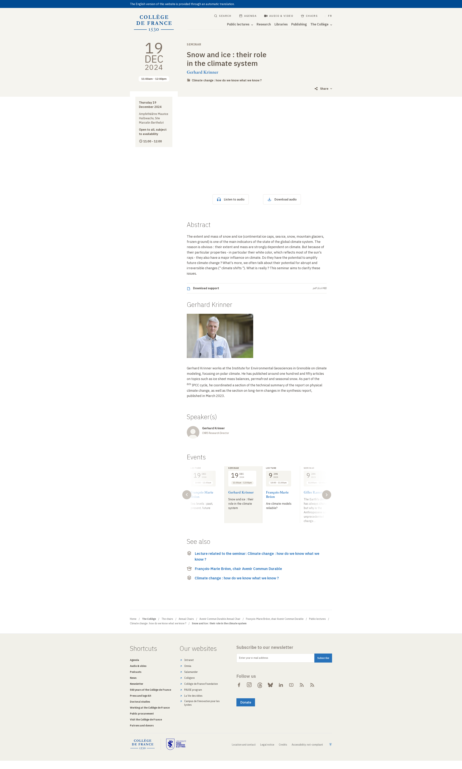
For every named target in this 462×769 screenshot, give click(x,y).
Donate (245, 702)
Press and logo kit (140, 695)
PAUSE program (193, 689)
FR (330, 16)
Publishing (299, 24)
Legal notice (267, 744)
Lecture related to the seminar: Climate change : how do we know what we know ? (257, 556)
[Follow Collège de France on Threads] (259, 684)
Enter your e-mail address (253, 657)
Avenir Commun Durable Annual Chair (219, 619)
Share (324, 88)
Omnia (187, 666)
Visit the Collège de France (146, 719)
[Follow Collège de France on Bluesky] (270, 684)
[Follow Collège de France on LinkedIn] (280, 684)
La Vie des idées (193, 695)
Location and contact (244, 744)
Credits (283, 744)
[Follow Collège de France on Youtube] (291, 684)
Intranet (189, 660)
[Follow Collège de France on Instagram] (249, 684)
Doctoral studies (140, 701)
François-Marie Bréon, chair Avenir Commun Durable (238, 568)
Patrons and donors (142, 725)
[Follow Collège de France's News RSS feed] (301, 684)
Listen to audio (234, 199)
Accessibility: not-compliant (307, 744)
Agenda (250, 16)
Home (133, 619)
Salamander (191, 672)
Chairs (312, 16)
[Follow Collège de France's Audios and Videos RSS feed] (312, 684)
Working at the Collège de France (150, 707)
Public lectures (317, 619)
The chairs (167, 619)
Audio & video (281, 16)
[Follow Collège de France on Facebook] (238, 684)
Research (264, 24)
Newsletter (136, 683)
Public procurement (142, 713)
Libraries (281, 24)
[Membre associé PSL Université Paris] (176, 744)
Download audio (285, 199)
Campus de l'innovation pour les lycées (202, 703)
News (133, 678)
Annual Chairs (186, 619)
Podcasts (135, 672)
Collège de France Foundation (201, 683)
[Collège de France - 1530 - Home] (154, 23)
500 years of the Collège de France (150, 689)
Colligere (189, 678)
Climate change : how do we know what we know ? (227, 80)
